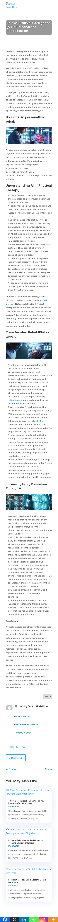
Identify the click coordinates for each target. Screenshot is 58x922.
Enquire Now (17, 747)
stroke (39, 421)
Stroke (34, 724)
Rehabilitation (21, 724)
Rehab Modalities (38, 706)
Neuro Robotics (22, 716)
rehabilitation (15, 400)
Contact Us (16, 758)
